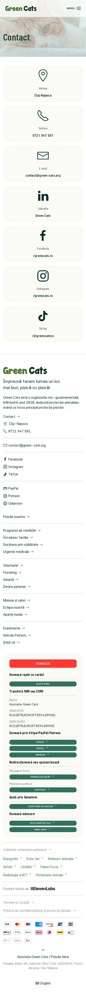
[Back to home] (21, 8)
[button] (73, 8)
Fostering (10, 572)
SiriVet (8, 867)
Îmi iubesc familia (15, 537)
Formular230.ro (40, 777)
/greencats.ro (43, 255)
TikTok (13, 474)
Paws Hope (40, 829)
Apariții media (13, 614)
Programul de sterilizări (19, 530)
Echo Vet (33, 859)
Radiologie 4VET (15, 875)
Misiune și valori (14, 600)
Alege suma (43, 684)
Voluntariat (10, 565)
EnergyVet (10, 859)
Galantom (15, 503)
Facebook (15, 459)
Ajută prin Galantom (40, 806)
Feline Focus (49, 867)
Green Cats (43, 215)
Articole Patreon (14, 635)
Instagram (15, 467)
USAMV (26, 867)
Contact (9, 416)
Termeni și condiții (16, 902)
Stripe (40, 742)
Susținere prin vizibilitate (20, 544)
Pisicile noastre (14, 517)
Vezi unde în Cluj (40, 823)
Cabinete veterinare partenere (25, 850)
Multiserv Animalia (60, 859)
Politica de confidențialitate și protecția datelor (37, 910)
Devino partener (14, 586)
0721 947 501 (43, 135)
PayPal (13, 488)
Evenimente (11, 628)
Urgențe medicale (16, 552)
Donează (43, 663)
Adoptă (8, 579)
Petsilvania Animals (49, 875)
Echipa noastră (13, 607)
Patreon (14, 496)
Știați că (9, 642)
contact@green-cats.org (43, 175)
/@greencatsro (43, 335)
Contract (40, 790)
